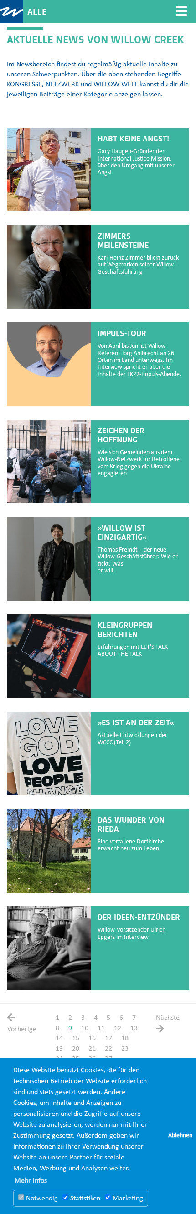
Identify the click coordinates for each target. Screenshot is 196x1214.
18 (125, 1038)
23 (125, 1049)
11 (101, 1028)
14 (59, 1038)
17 (108, 1038)
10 (84, 1028)
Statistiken (84, 1198)
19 (59, 1049)
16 (92, 1038)
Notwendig (41, 1198)
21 (92, 1049)
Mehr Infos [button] (31, 1180)
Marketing (127, 1198)
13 (134, 1028)
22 (108, 1049)
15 (75, 1038)
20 (75, 1049)
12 (117, 1028)
